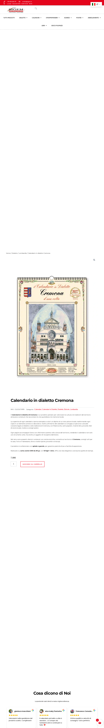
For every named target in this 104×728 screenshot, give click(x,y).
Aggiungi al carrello (32, 464)
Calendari (37, 409)
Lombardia (23, 253)
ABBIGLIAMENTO (93, 18)
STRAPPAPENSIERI (52, 18)
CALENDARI (35, 18)
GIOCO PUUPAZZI (56, 25)
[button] (94, 260)
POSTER (78, 18)
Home (8, 253)
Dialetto (15, 253)
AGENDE (67, 18)
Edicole (66, 409)
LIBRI (43, 25)
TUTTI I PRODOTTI (9, 18)
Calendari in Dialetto (49, 409)
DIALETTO (22, 18)
